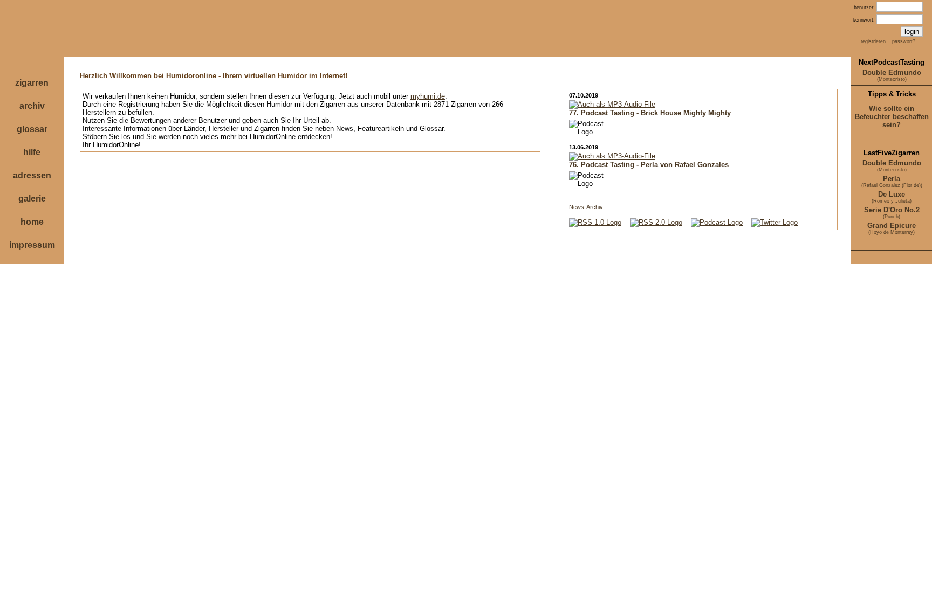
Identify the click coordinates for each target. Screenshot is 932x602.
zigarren (32, 82)
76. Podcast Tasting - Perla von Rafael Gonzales (649, 165)
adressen (32, 175)
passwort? (903, 41)
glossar (32, 129)
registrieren (873, 41)
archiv (32, 105)
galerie (32, 198)
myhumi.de (427, 96)
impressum (32, 245)
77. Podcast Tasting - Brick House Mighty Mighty (650, 113)
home (32, 221)
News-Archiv (586, 207)
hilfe (31, 152)
